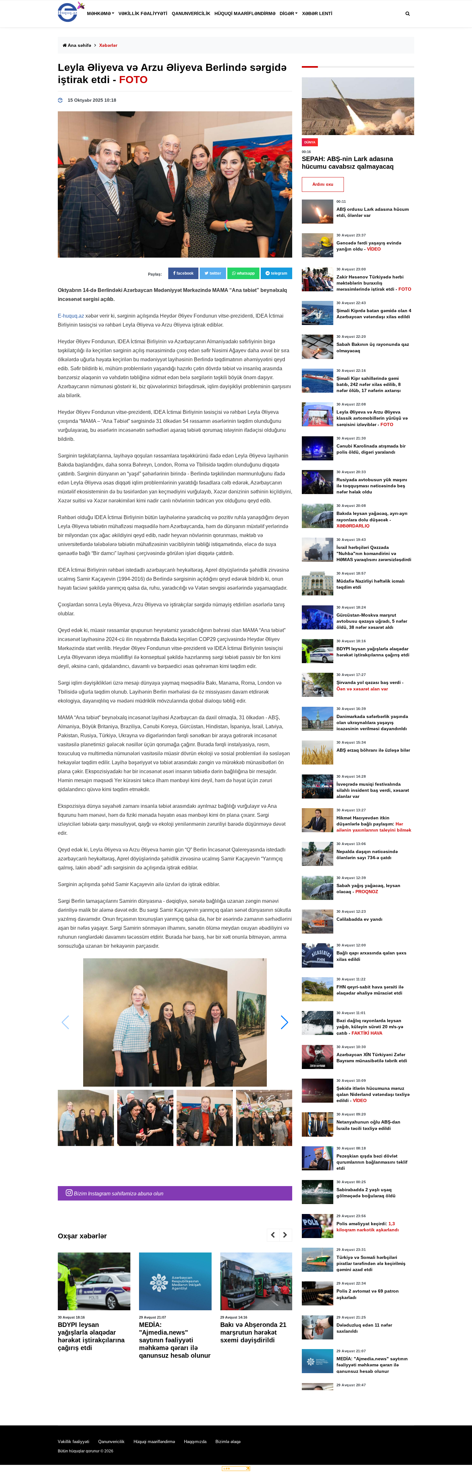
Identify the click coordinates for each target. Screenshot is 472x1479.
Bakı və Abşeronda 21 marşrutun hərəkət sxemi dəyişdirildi (172, 1332)
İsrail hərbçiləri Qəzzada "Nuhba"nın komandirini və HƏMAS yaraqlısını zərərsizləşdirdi (374, 553)
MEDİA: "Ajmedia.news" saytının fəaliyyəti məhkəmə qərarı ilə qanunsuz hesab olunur (93, 1340)
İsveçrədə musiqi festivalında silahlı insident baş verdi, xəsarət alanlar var (373, 790)
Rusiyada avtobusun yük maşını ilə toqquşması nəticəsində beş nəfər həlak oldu (372, 485)
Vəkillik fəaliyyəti (142, 13)
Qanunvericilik (191, 13)
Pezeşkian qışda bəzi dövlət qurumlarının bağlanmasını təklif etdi (372, 1162)
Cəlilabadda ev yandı (359, 919)
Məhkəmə (99, 13)
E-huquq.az (71, 316)
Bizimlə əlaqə (227, 1441)
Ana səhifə (79, 45)
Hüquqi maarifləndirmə (244, 13)
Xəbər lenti (317, 13)
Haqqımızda (195, 1441)
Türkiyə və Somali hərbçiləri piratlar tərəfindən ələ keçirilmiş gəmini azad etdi (371, 1263)
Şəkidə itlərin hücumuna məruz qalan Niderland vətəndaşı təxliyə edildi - (373, 1094)
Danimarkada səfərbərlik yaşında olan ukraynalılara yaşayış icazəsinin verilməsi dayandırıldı (372, 722)
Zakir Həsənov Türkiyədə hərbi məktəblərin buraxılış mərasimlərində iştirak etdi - (374, 283)
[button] (284, 1022)
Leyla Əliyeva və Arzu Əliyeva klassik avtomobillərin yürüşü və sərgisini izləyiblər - (372, 418)
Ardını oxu (322, 184)
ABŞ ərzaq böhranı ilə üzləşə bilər (373, 750)
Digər (287, 13)
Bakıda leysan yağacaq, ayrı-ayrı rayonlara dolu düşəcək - (372, 519)
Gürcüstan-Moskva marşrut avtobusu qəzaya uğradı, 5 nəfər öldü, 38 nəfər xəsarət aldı (372, 621)
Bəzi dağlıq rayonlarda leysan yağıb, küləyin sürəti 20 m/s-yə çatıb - (370, 1026)
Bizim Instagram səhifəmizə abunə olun (118, 1193)
